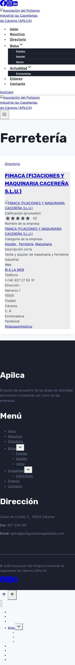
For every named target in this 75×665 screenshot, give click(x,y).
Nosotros (15, 436)
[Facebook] (3, 5)
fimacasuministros (18, 326)
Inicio (12, 431)
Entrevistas (24, 476)
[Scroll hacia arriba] (4, 595)
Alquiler (20, 56)
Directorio (18, 39)
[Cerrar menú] (1, 603)
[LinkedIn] (15, 5)
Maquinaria (43, 244)
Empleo (20, 51)
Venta (19, 61)
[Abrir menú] (4, 114)
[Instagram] (9, 5)
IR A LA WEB (14, 270)
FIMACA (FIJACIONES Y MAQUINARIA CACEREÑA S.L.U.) (37, 184)
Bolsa (12, 448)
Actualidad (16, 471)
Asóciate (6, 92)
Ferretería (26, 244)
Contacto (17, 84)
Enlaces (14, 481)
